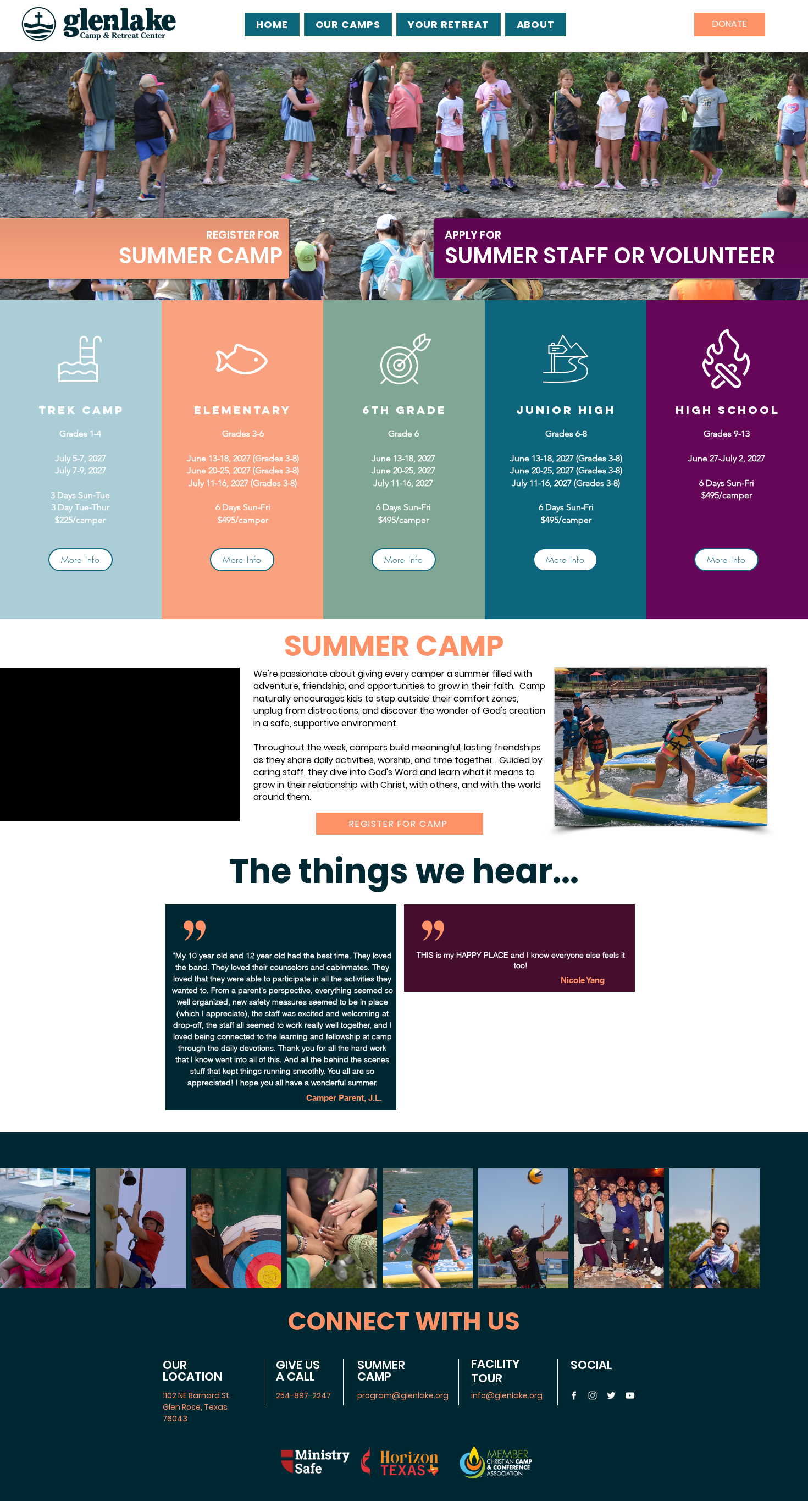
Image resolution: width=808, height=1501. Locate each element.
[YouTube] (629, 1395)
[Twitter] (611, 1395)
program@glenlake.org (403, 1395)
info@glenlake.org (507, 1395)
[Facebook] (573, 1395)
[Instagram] (592, 1395)
